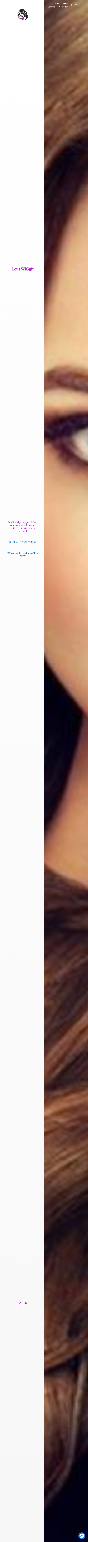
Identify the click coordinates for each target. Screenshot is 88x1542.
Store (56, 3)
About (65, 3)
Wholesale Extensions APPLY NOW (23, 555)
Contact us (63, 7)
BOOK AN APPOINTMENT (22, 542)
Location (51, 7)
